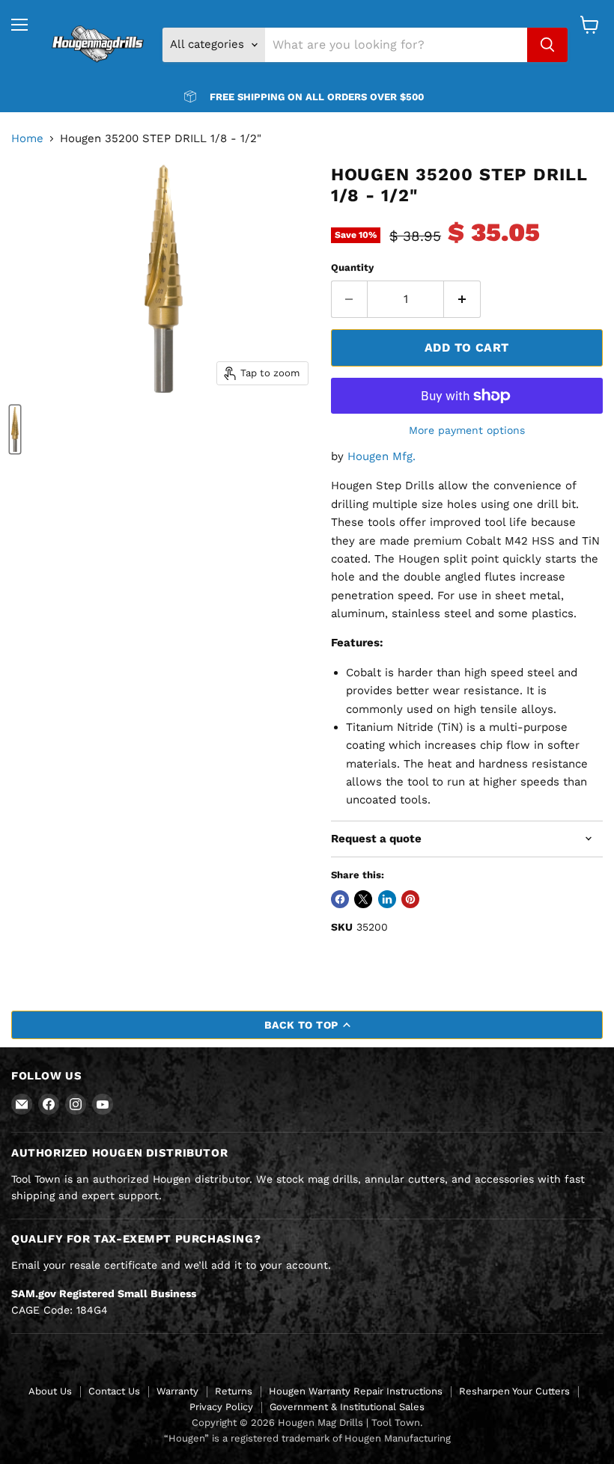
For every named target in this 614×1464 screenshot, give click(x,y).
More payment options (467, 430)
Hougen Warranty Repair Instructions (356, 1391)
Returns (233, 1391)
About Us (50, 1391)
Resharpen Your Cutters (514, 1391)
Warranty (177, 1391)
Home (27, 138)
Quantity (352, 267)
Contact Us (114, 1391)
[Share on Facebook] (340, 899)
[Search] (547, 45)
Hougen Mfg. (381, 456)
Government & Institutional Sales (347, 1406)
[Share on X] (363, 899)
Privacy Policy (221, 1406)
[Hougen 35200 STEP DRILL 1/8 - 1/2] (15, 429)
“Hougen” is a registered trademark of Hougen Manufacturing (307, 1438)
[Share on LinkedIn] (387, 899)
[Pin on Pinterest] (410, 899)
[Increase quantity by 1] (462, 299)
